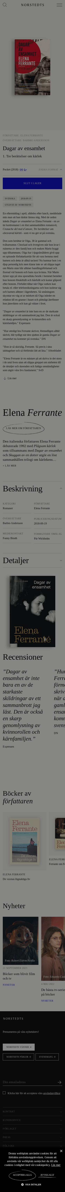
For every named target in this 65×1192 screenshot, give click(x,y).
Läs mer (56, 1165)
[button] (32, 1184)
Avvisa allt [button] (47, 1175)
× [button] (61, 1151)
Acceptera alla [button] (22, 1175)
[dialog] (32, 596)
